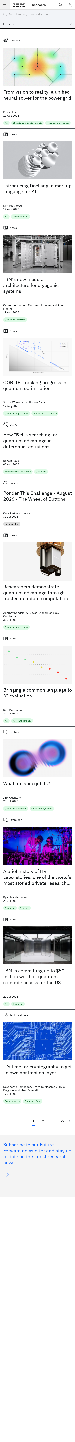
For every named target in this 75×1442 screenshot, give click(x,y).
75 (62, 1121)
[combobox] (37, 24)
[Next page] (69, 1121)
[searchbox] (37, 14)
